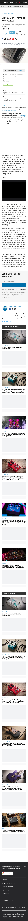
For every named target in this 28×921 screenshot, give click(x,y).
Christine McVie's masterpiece (16, 6)
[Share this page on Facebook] (2, 39)
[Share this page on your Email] (16, 39)
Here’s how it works (18, 44)
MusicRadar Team (15, 307)
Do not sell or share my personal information (13, 907)
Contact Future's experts (8, 883)
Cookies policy (5, 893)
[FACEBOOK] (10, 309)
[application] (14, 189)
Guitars (4, 13)
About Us (4, 879)
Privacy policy (5, 890)
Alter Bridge (22, 116)
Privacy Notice (22, 291)
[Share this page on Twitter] (5, 39)
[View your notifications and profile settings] (16, 2)
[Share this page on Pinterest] (10, 39)
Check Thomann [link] (8, 85)
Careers (4, 904)
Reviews (12, 32)
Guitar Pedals (11, 13)
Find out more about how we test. (9, 110)
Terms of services (20, 289)
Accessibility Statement (8, 900)
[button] (2, 2)
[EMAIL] (15, 309)
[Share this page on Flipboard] (13, 39)
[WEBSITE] (13, 309)
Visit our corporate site (14, 868)
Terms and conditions (7, 886)
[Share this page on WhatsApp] (8, 39)
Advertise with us (6, 897)
